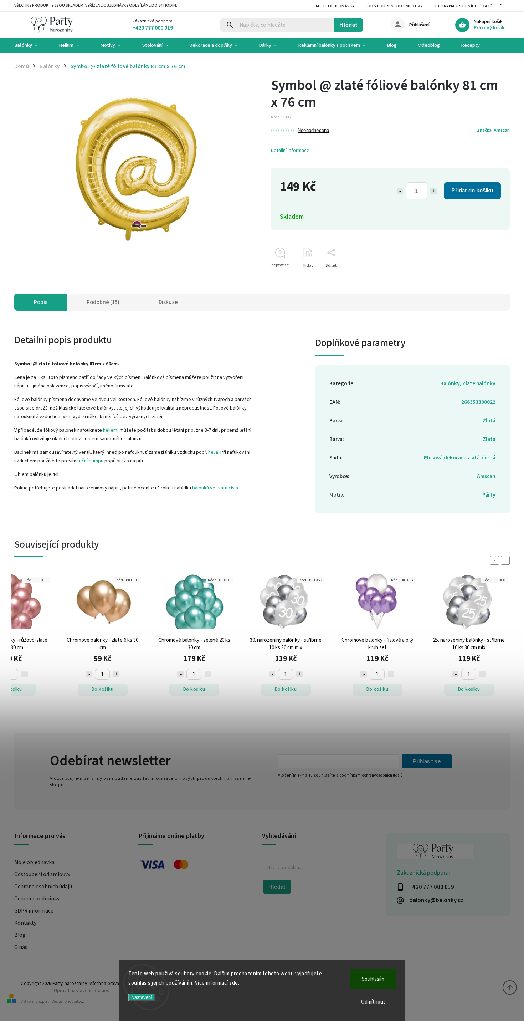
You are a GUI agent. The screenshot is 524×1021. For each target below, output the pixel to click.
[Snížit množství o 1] (400, 191)
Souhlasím (373, 979)
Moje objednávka (335, 6)
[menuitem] (31, 45)
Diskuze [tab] (168, 302)
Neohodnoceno (313, 130)
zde (233, 983)
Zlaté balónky (478, 383)
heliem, (111, 430)
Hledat (348, 25)
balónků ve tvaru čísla (215, 488)
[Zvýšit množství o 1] (433, 191)
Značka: (493, 130)
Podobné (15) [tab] (103, 302)
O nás (20, 947)
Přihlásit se (427, 761)
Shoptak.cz (74, 1002)
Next (506, 560)
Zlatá (489, 421)
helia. (213, 452)
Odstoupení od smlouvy (395, 6)
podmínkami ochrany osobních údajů (371, 775)
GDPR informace (33, 911)
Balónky (449, 383)
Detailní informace (290, 150)
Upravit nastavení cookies (81, 990)
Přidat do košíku (472, 190)
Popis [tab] (40, 302)
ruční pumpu (90, 460)
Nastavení (141, 997)
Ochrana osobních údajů (464, 6)
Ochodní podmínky (37, 899)
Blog (20, 935)
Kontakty (25, 923)
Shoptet (42, 1002)
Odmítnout (373, 1002)
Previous (496, 560)
